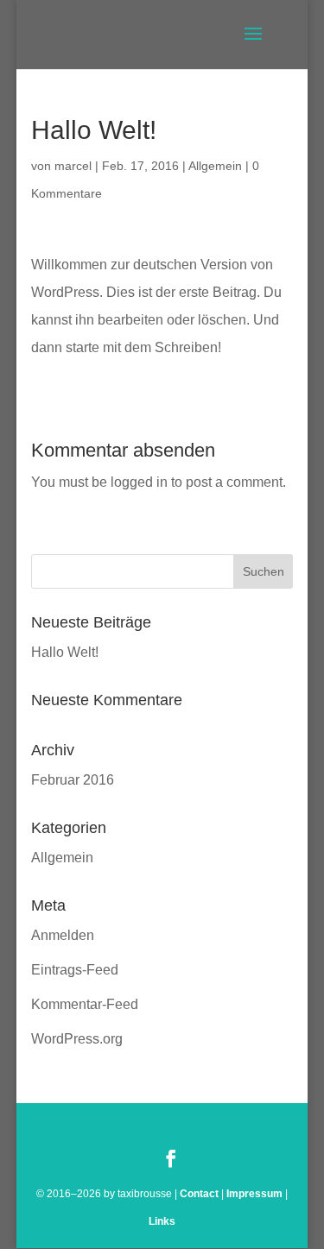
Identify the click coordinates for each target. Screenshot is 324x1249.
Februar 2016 (72, 780)
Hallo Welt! (64, 652)
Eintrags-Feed (74, 969)
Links (162, 1221)
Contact (199, 1194)
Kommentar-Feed (84, 1004)
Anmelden (62, 935)
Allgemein (215, 166)
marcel (73, 166)
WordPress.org (77, 1038)
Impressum (254, 1194)
